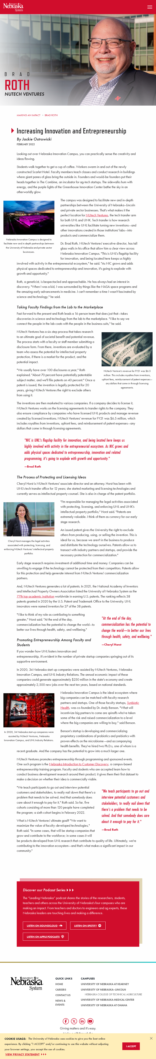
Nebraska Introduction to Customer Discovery (78, 764)
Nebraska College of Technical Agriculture (113, 994)
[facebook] (66, 1021)
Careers (60, 989)
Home (59, 984)
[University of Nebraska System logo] (27, 986)
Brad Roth (51, 115)
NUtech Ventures (97, 215)
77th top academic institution (35, 596)
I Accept (131, 1046)
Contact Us (63, 995)
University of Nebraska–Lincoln (103, 989)
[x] (74, 1021)
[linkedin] (82, 1021)
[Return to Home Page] (13, 6)
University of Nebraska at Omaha (104, 1005)
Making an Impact (28, 115)
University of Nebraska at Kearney (105, 984)
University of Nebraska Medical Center (107, 999)
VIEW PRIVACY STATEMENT (22, 1054)
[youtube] (90, 1021)
